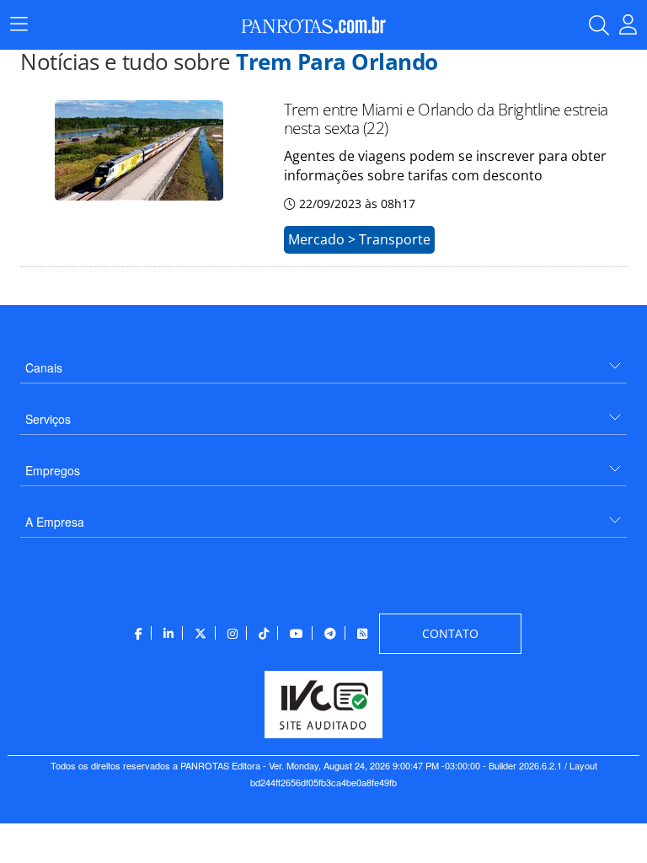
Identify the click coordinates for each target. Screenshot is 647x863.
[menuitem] (323, 361)
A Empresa (54, 521)
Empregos (52, 470)
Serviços (48, 418)
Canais (43, 367)
